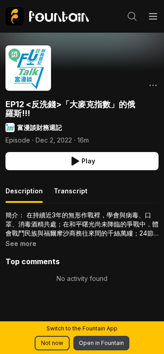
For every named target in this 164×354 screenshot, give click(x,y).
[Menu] (153, 16)
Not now (52, 342)
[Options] (153, 85)
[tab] (24, 195)
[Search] (132, 16)
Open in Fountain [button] (101, 342)
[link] (47, 16)
